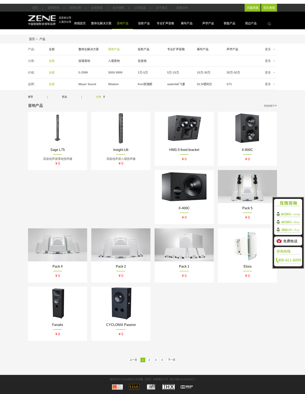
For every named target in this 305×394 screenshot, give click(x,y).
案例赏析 (54, 7)
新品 (64, 96)
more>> (270, 106)
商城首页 (80, 23)
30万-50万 (233, 72)
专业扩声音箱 (165, 23)
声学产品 (208, 23)
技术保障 (118, 7)
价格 (98, 96)
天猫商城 (252, 7)
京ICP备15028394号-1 (182, 379)
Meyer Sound (87, 84)
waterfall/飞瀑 (176, 84)
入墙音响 (114, 60)
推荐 (30, 96)
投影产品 (144, 23)
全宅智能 (97, 7)
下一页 (171, 360)
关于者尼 (161, 7)
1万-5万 (143, 72)
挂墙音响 (84, 60)
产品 (42, 39)
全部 (52, 49)
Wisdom (113, 84)
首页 (35, 7)
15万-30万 (203, 72)
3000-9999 (115, 72)
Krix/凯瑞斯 (145, 84)
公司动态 (140, 7)
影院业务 (75, 7)
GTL (229, 84)
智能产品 (229, 23)
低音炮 (142, 60)
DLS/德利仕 (204, 84)
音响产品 (122, 23)
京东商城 (269, 7)
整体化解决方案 (101, 23)
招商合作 (182, 7)
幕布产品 (187, 23)
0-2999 (83, 72)
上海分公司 (65, 22)
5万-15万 (173, 72)
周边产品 (251, 23)
